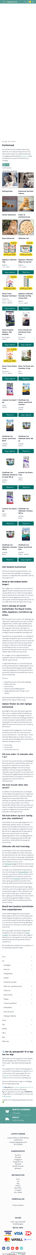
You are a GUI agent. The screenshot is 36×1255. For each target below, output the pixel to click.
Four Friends (21, 337)
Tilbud (4, 1033)
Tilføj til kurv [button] (26, 272)
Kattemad (6, 969)
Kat (3, 961)
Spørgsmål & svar (18, 1162)
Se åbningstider (6, 1096)
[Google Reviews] (17, 1248)
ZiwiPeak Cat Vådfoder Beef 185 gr (25, 438)
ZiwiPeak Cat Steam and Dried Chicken (25, 402)
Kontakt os (18, 1155)
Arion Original (6, 337)
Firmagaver (18, 1190)
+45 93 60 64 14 (18, 1140)
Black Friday (18, 1188)
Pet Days (18, 1186)
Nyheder (4, 1029)
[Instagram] (8, 1248)
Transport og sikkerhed (10, 1003)
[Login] (33, 2)
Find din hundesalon (18, 1205)
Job (18, 1181)
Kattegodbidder (8, 974)
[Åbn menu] (4, 1)
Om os (18, 1179)
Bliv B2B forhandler (18, 1166)
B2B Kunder (5, 1041)
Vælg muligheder (10, 272)
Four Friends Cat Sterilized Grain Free (25, 332)
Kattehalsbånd (8, 1007)
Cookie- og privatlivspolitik (18, 1222)
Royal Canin (5, 299)
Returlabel (18, 1164)
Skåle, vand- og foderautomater (13, 986)
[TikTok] (21, 1248)
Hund (3, 957)
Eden (19, 371)
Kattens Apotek (8, 995)
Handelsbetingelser (18, 1224)
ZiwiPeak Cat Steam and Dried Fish (25, 547)
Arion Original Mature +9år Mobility (7, 332)
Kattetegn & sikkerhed (10, 1016)
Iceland (4, 405)
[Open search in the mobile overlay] (25, 2)
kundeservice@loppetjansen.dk (18, 1142)
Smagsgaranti (18, 1159)
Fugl (3, 1024)
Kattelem (6, 978)
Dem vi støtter (18, 1192)
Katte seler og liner (9, 1012)
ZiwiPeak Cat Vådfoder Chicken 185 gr (25, 511)
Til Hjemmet (7, 990)
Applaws (4, 265)
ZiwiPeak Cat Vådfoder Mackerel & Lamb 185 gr (9, 475)
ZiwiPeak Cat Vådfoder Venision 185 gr (9, 547)
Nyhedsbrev (18, 1168)
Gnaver (4, 1020)
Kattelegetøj (7, 965)
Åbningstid (18, 1157)
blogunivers (5, 1075)
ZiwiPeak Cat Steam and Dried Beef (9, 438)
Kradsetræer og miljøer (10, 982)
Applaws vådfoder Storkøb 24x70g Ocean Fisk (25, 296)
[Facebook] (3, 1248)
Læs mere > (25, 156)
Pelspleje (6, 999)
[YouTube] (12, 1248)
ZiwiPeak (20, 407)
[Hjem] (3, 141)
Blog (3, 1037)
